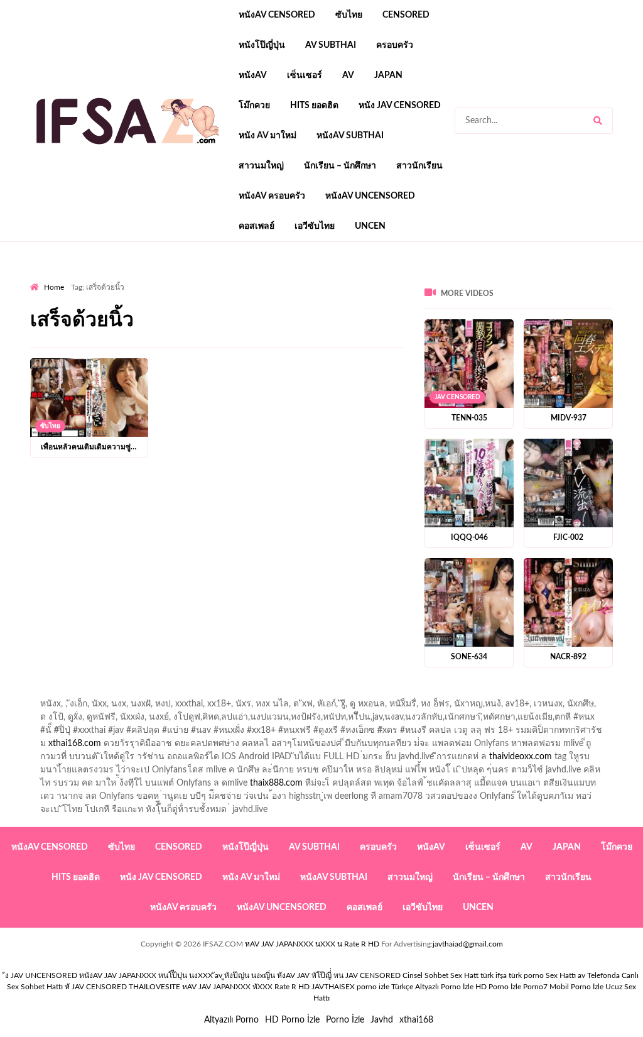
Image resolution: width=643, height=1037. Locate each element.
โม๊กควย (254, 105)
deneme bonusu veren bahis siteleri (492, 344)
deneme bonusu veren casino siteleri (322, 331)
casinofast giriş (115, 370)
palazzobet (123, 318)
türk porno (526, 975)
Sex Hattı (561, 975)
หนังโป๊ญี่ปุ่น (262, 45)
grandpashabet (204, 291)
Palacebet (508, 291)
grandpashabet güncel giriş (294, 291)
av (348, 75)
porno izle (75, 278)
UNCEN (370, 226)
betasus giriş (392, 357)
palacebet (283, 304)
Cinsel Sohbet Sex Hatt (440, 975)
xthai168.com (74, 743)
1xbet (348, 357)
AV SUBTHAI (330, 45)
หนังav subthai (350, 135)
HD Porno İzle (292, 1020)
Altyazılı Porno (231, 1020)
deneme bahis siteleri (442, 331)
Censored (406, 15)
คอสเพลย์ (256, 226)
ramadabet (100, 331)
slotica (299, 318)
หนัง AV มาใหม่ (267, 135)
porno (41, 278)
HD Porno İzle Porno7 (511, 986)
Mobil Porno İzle (576, 986)
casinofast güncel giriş (277, 278)
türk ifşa (493, 975)
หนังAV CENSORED (277, 15)
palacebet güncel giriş (450, 278)
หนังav (253, 75)
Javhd (381, 1020)
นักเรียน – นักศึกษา (340, 166)
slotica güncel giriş (364, 278)
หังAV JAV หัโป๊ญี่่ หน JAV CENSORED (339, 975)
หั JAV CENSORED (96, 986)
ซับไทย (348, 15)
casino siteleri (518, 331)
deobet (263, 318)
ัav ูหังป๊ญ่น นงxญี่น (245, 975)
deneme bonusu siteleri (598, 331)
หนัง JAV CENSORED (400, 105)
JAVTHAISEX (333, 986)
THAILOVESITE (154, 986)
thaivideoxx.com (520, 756)
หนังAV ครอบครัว (272, 196)
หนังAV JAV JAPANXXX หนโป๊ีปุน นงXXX (146, 975)
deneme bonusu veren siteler (186, 331)
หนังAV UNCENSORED (370, 196)
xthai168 (416, 1020)
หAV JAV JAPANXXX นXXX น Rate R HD (312, 944)
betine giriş (51, 304)
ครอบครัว (394, 45)
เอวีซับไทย (314, 226)
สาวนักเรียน (419, 166)
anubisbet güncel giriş (124, 291)
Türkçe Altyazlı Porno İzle (432, 986)
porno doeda (121, 278)
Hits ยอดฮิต (314, 105)
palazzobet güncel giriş (545, 278)
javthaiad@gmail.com (468, 944)
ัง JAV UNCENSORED (41, 975)
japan (388, 75)
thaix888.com (276, 783)
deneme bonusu (190, 344)
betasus (441, 357)
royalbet (77, 318)
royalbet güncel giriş (186, 278)
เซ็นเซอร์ (304, 75)
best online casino (99, 357)
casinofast (556, 291)
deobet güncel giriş (442, 304)
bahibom (603, 291)
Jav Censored (457, 397)
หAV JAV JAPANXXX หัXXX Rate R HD (246, 986)
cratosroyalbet (614, 357)
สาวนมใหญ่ (261, 166)
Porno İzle (345, 1020)
